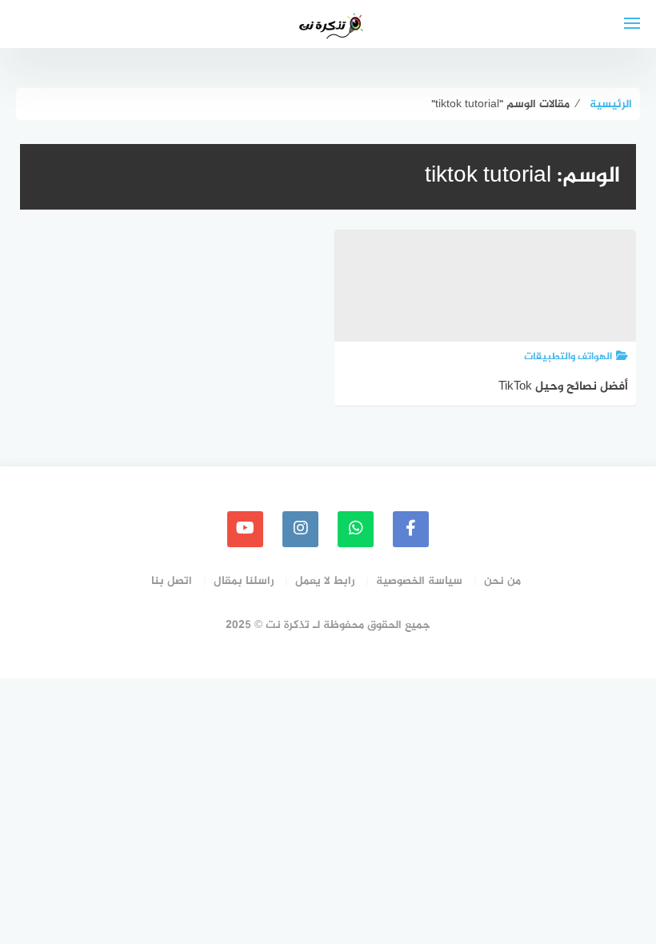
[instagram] (300, 529)
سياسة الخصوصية (419, 581)
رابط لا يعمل (324, 581)
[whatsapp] (356, 529)
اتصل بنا (171, 581)
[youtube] (245, 529)
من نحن (502, 581)
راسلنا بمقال (244, 581)
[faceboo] (411, 529)
